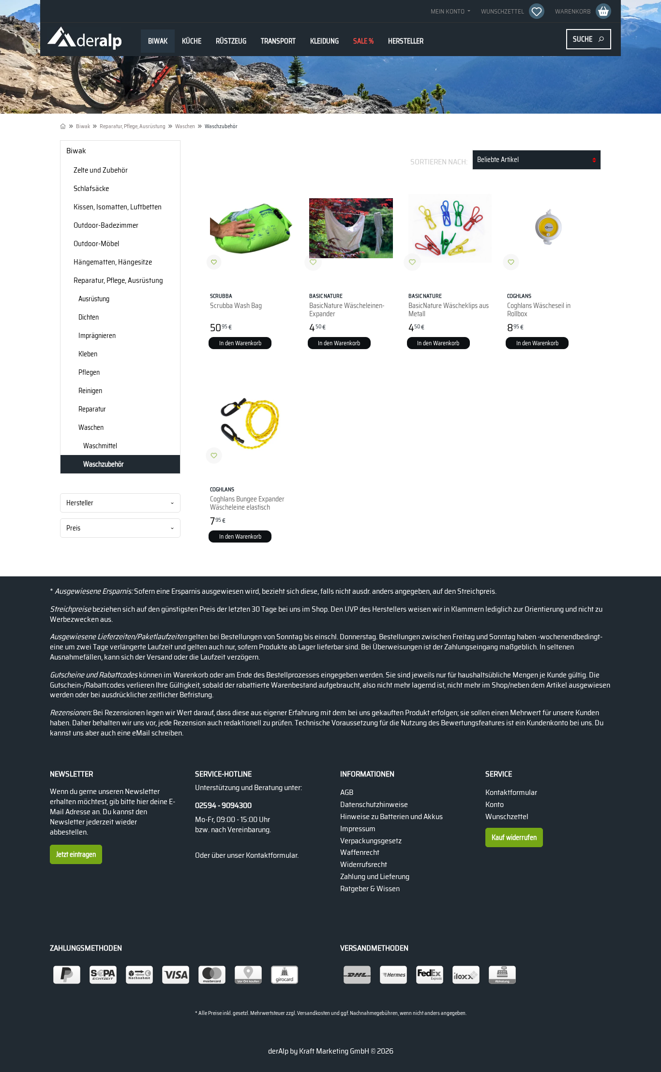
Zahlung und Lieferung (374, 876)
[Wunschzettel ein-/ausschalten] (214, 262)
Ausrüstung (93, 299)
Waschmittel (100, 446)
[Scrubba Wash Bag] (252, 228)
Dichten (88, 317)
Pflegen (89, 372)
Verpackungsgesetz (371, 841)
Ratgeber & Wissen (370, 888)
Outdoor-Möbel (96, 244)
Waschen (91, 427)
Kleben (87, 354)
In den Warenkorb (240, 343)
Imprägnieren (97, 335)
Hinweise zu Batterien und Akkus (391, 816)
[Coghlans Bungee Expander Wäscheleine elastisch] (252, 421)
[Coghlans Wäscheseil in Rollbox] (549, 228)
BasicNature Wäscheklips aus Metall (448, 305)
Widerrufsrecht (363, 864)
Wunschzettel (506, 816)
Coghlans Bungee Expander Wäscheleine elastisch (247, 498)
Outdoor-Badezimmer (106, 225)
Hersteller (79, 503)
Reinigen (90, 390)
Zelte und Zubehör (101, 170)
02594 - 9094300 (223, 806)
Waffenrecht (359, 852)
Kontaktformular (271, 855)
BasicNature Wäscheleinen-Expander (347, 305)
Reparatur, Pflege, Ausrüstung (118, 280)
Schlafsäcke (91, 188)
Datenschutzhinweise (374, 804)
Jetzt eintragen (76, 854)
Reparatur (92, 409)
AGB (346, 792)
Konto (494, 804)
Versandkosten (313, 1013)
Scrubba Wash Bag (236, 301)
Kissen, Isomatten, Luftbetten (118, 207)
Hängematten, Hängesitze (113, 262)
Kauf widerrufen (514, 837)
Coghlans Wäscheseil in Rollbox (539, 305)
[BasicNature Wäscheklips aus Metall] (450, 228)
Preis (73, 528)
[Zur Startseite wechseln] (84, 39)
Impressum (358, 828)
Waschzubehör (103, 464)
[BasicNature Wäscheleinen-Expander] (351, 228)
